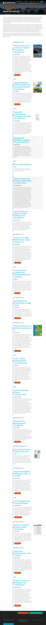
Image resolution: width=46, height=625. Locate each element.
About (41, 3)
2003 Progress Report (18, 517)
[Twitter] (14, 616)
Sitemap (21, 620)
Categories (21, 3)
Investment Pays (31, 3)
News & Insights (35, 3)
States (24, 3)
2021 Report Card (17, 262)
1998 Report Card (17, 572)
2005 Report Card (17, 493)
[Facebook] (12, 616)
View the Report (17, 104)
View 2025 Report (19, 1)
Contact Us (24, 620)
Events (39, 3)
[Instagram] (18, 616)
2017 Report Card (17, 318)
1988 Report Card (17, 605)
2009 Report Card (17, 441)
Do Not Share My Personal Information (23, 621)
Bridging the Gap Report (33, 1)
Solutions (26, 3)
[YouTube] (16, 616)
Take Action (25, 1)
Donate (38, 1)
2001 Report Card (17, 543)
